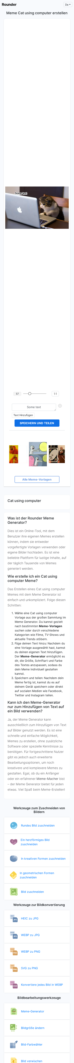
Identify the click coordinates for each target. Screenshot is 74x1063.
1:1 (55, 394)
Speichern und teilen (37, 423)
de (66, 4)
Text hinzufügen (23, 415)
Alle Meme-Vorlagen (37, 479)
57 (17, 393)
